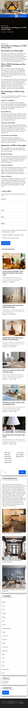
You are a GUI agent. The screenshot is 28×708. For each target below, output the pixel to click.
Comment (4, 199)
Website (3, 223)
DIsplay (4, 617)
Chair (3, 606)
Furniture (4, 624)
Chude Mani (5, 314)
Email (3, 217)
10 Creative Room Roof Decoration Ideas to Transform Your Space (12, 561)
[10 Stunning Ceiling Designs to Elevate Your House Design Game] (14, 577)
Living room (5, 635)
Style (3, 665)
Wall (3, 673)
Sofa (3, 662)
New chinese (5, 647)
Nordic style (5, 650)
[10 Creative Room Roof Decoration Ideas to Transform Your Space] (14, 548)
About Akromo (5, 681)
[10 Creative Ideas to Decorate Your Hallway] (14, 520)
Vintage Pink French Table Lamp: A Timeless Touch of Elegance (13, 338)
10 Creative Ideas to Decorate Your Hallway (12, 533)
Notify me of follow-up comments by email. (13, 235)
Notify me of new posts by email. (11, 238)
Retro (3, 654)
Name (3, 210)
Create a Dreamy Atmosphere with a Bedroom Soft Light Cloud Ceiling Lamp (13, 273)
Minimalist (4, 639)
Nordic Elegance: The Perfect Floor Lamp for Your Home (13, 306)
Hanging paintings (6, 628)
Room (3, 658)
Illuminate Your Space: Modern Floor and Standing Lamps (13, 403)
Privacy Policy (5, 683)
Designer (4, 613)
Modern (4, 643)
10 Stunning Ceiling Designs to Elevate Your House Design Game (13, 590)
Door (3, 621)
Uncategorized (5, 669)
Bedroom (4, 602)
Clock (3, 609)
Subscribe (5, 692)
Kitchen (4, 632)
